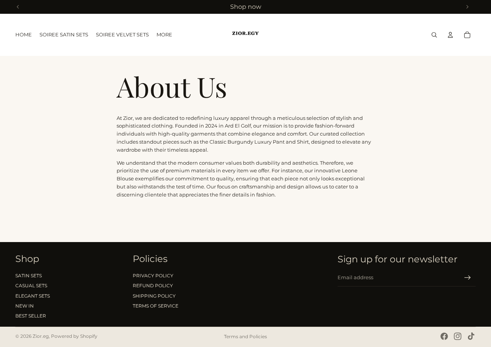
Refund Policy (153, 285)
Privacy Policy (153, 275)
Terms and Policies (245, 336)
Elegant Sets (32, 296)
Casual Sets (31, 285)
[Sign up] (468, 278)
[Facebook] (444, 336)
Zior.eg (41, 336)
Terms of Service (155, 306)
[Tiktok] (471, 336)
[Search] (434, 34)
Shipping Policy (154, 296)
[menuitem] (164, 35)
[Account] (450, 34)
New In (24, 306)
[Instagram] (457, 336)
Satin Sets (28, 275)
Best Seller (30, 316)
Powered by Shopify (74, 336)
